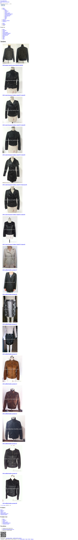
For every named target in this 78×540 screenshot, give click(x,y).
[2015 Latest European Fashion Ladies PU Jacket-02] (10, 242)
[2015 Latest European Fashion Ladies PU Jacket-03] (12, 152)
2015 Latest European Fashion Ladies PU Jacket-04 (14, 125)
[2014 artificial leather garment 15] (10, 322)
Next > (5, 505)
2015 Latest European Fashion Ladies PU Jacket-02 (14, 244)
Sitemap (32, 539)
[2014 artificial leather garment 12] (12, 411)
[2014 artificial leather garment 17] (10, 267)
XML (29, 539)
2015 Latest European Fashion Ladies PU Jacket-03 (14, 154)
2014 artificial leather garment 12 (10, 413)
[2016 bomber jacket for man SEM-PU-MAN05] (16, 63)
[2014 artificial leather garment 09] (12, 501)
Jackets (1, 511)
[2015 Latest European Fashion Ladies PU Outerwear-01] (12, 182)
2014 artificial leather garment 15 (10, 324)
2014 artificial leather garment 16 (10, 294)
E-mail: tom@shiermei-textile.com (8, 529)
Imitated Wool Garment (4, 513)
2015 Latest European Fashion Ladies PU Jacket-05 (14, 95)
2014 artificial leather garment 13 (10, 383)
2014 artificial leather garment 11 (10, 443)
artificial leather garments (17, 538)
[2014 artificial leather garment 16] (10, 292)
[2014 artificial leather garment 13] (12, 381)
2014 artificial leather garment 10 (10, 473)
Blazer (1, 509)
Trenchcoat (2, 510)
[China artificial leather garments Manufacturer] (3, 6)
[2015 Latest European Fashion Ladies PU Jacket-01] (12, 212)
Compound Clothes (3, 514)
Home (4, 23)
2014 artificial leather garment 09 (10, 503)
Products (4, 24)
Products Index (22, 539)
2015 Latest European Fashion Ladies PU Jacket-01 (14, 214)
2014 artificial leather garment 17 (10, 269)
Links (26, 539)
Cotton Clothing (3, 512)
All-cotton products (9, 538)
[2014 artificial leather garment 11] (14, 441)
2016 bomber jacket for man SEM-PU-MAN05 (13, 65)
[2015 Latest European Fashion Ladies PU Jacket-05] (12, 93)
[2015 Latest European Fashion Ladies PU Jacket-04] (12, 122)
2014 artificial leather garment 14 (10, 354)
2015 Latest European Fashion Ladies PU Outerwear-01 (15, 184)
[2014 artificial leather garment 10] (12, 471)
